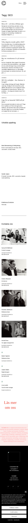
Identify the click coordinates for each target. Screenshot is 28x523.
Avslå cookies (14, 512)
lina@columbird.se (6, 390)
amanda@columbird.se (7, 314)
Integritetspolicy (17, 519)
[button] (25, 492)
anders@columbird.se (7, 283)
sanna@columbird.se (7, 252)
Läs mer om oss (10, 405)
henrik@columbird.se (7, 345)
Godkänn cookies (14, 507)
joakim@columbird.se (7, 374)
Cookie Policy (10, 519)
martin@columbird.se (7, 360)
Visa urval (14, 516)
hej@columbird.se (14, 479)
